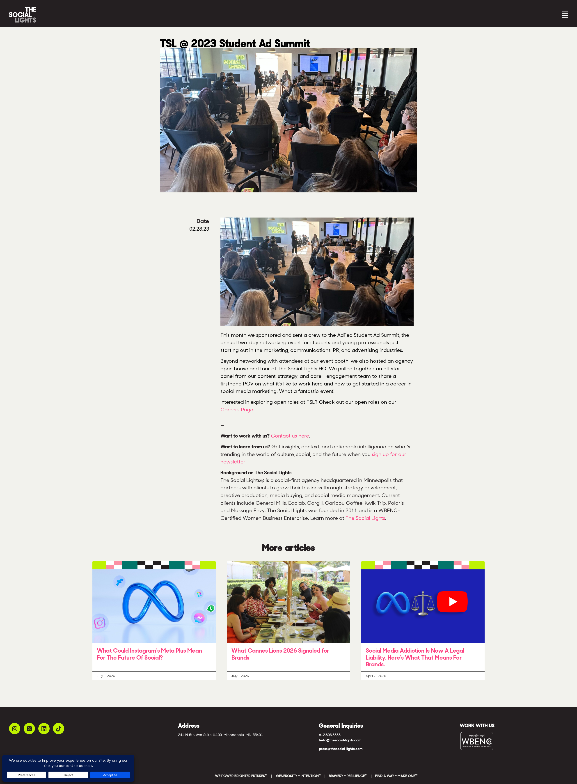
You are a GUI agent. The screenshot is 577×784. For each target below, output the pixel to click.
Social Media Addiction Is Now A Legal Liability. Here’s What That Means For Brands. (415, 657)
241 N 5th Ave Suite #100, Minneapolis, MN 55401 (220, 734)
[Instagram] (14, 728)
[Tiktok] (58, 728)
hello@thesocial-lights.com (340, 740)
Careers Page (236, 409)
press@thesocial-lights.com (340, 748)
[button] (429, 14)
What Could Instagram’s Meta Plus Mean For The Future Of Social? (149, 654)
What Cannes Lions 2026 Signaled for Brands (280, 654)
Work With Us (477, 725)
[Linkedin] (44, 728)
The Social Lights (365, 518)
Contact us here (290, 435)
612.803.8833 (330, 734)
